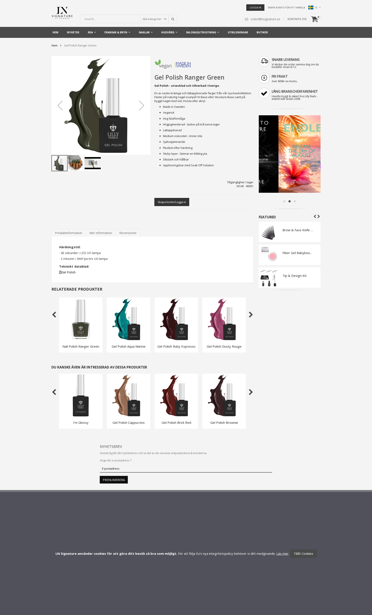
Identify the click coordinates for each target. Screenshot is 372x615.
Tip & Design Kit (294, 275)
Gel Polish (69, 272)
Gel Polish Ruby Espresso (176, 346)
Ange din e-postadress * (116, 460)
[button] (60, 105)
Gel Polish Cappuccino (129, 422)
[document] (186, 553)
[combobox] (128, 19)
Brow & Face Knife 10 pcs (298, 230)
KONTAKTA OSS (297, 19)
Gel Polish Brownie (224, 422)
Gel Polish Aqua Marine (129, 346)
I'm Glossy (80, 422)
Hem (54, 45)
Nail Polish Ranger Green (80, 346)
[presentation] (68, 233)
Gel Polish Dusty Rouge (224, 346)
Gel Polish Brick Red (176, 422)
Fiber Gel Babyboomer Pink (298, 253)
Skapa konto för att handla (286, 7)
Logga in (255, 7)
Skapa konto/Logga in (172, 202)
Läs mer (282, 553)
